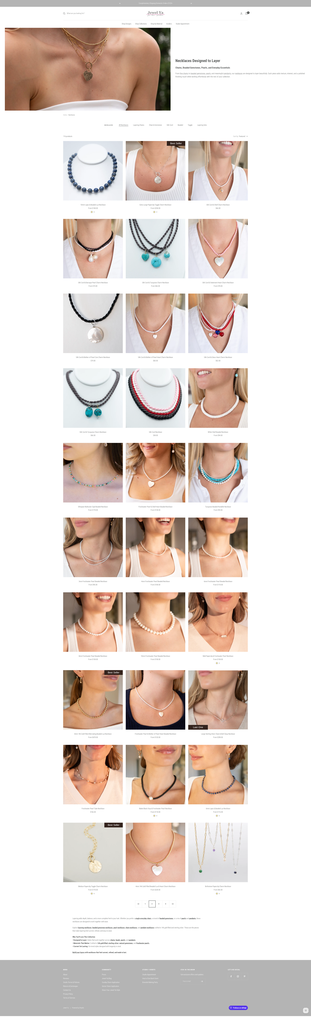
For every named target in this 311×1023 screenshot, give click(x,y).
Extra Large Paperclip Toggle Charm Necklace (155, 205)
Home (65, 115)
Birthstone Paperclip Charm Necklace (218, 886)
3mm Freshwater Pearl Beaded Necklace (93, 581)
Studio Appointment (182, 24)
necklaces (238, 73)
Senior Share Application (110, 986)
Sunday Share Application (111, 982)
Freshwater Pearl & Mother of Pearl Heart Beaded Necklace (155, 734)
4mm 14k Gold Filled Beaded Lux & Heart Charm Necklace (155, 886)
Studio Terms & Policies (71, 982)
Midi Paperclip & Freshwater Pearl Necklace (218, 656)
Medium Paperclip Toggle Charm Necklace (93, 886)
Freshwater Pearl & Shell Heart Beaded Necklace (155, 507)
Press (104, 974)
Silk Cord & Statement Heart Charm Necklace (218, 283)
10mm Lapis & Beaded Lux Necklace (93, 205)
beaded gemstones (198, 73)
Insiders (169, 24)
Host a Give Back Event (150, 978)
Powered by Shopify (78, 1008)
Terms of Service (69, 998)
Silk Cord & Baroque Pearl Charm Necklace (93, 283)
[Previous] (138, 903)
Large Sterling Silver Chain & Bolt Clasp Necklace (218, 734)
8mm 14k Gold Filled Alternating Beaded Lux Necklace (93, 734)
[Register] (202, 981)
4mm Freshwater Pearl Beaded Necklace (155, 581)
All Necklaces (123, 125)
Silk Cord (170, 125)
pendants (227, 73)
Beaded (180, 125)
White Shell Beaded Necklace (218, 432)
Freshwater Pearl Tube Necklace (93, 808)
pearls (208, 73)
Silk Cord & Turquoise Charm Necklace (155, 283)
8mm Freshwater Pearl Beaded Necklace (93, 656)
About (65, 974)
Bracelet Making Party (150, 982)
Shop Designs (126, 24)
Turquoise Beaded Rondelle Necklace (218, 507)
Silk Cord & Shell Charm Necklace (218, 205)
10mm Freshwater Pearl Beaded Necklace (155, 656)
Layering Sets (202, 125)
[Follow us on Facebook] (231, 976)
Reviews (66, 978)
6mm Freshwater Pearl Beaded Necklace (218, 581)
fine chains (184, 73)
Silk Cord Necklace (155, 432)
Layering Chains (138, 125)
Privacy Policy (68, 994)
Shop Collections (141, 24)
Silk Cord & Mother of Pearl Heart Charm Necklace (155, 357)
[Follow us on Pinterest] (244, 976)
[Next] (172, 903)
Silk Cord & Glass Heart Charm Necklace (218, 357)
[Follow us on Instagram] (237, 976)
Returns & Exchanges (70, 986)
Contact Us (67, 990)
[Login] (241, 14)
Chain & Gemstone (155, 125)
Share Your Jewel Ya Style (111, 990)
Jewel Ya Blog (107, 978)
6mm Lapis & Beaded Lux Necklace (218, 808)
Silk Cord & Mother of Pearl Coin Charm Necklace (93, 357)
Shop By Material (156, 24)
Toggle (190, 125)
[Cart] (246, 13)
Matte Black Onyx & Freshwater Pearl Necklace (155, 808)
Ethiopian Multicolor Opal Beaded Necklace (93, 507)
